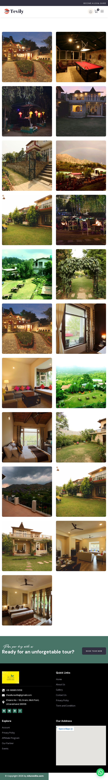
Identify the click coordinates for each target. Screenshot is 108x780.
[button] (100, 772)
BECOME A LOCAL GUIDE (94, 3)
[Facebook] (4, 711)
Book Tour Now (94, 651)
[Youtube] (9, 711)
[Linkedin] (15, 711)
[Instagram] (20, 711)
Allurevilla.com (35, 775)
